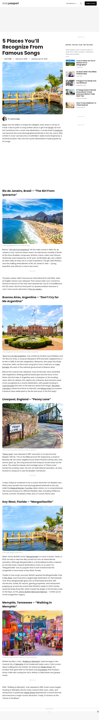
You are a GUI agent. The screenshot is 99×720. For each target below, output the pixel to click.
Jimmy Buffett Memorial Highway (33, 592)
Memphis (19, 664)
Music (4, 125)
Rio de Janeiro (35, 289)
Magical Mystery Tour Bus (21, 488)
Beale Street (46, 667)
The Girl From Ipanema (19, 249)
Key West (8, 578)
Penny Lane (8, 454)
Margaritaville (32, 556)
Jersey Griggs (15, 119)
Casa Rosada (8, 385)
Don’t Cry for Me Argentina (14, 356)
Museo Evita (46, 388)
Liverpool (58, 130)
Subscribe (90, 3)
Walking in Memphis (31, 661)
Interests (71, 3)
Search (81, 3)
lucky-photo (10, 552)
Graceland (42, 669)
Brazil (50, 127)
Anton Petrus (10, 245)
